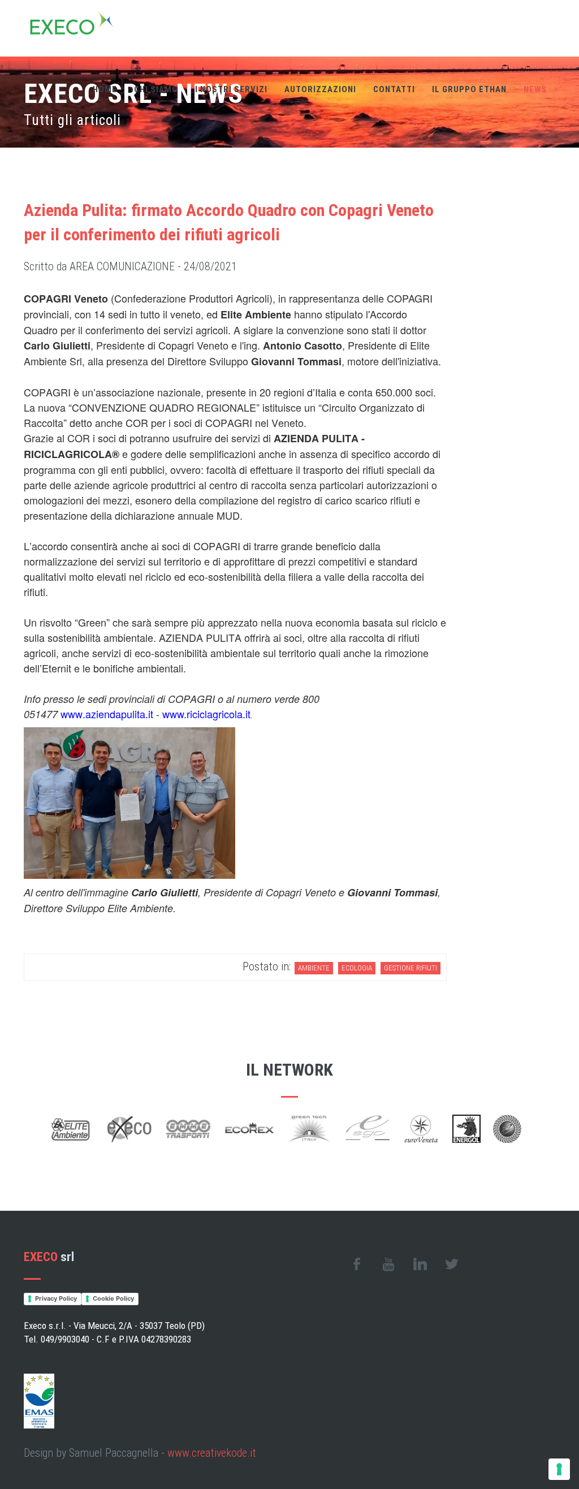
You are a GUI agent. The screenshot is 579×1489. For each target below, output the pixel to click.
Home (105, 89)
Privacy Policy (56, 1298)
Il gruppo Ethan (469, 89)
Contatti (394, 89)
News (535, 89)
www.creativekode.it (211, 1453)
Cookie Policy (113, 1298)
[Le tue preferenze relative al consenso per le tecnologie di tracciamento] (559, 1469)
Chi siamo (156, 89)
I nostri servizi (231, 89)
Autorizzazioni (320, 89)
